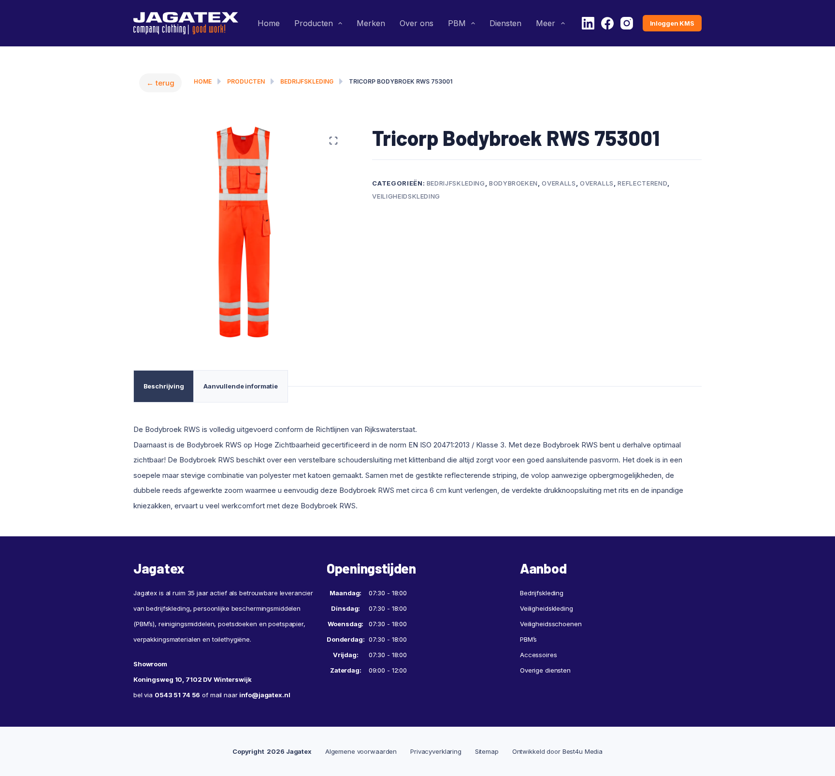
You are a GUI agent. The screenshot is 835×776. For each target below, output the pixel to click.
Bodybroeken (513, 183)
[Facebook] (607, 23)
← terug (160, 82)
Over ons (416, 23)
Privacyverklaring (435, 751)
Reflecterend (642, 183)
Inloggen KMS (672, 23)
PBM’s (528, 639)
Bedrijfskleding (306, 81)
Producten (313, 23)
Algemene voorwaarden (361, 751)
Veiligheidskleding (406, 196)
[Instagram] (626, 23)
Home (269, 23)
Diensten (505, 23)
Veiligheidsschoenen (551, 624)
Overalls (559, 183)
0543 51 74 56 (177, 695)
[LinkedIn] (588, 23)
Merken (371, 23)
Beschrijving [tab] (164, 386)
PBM (457, 23)
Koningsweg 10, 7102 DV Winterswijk (192, 679)
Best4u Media (582, 751)
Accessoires (538, 655)
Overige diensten (545, 670)
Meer (545, 23)
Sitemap (487, 751)
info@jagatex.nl (264, 695)
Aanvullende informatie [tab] (240, 386)
